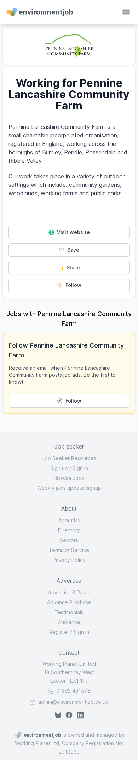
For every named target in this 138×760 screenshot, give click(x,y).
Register (59, 632)
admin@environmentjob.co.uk (73, 702)
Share (72, 268)
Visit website (73, 232)
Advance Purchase (69, 602)
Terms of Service (69, 550)
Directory (69, 530)
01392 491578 (73, 691)
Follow (72, 285)
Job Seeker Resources (69, 458)
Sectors (69, 540)
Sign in (80, 468)
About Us (69, 520)
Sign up (59, 468)
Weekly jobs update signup (69, 488)
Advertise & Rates (69, 592)
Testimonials (69, 612)
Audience (69, 622)
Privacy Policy (69, 560)
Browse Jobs (69, 478)
